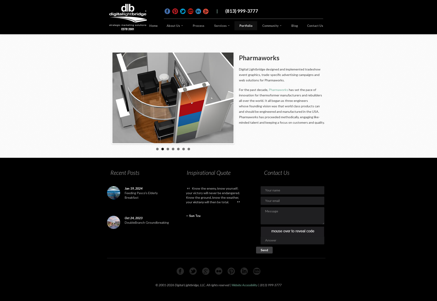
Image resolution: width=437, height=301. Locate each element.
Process (198, 26)
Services (220, 26)
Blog (294, 26)
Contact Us (315, 26)
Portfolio (245, 26)
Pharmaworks (278, 90)
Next (238, 96)
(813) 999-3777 (241, 11)
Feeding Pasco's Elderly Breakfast (141, 195)
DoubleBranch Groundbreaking (147, 222)
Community (270, 26)
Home (153, 26)
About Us (174, 26)
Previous (107, 96)
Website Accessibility (244, 285)
